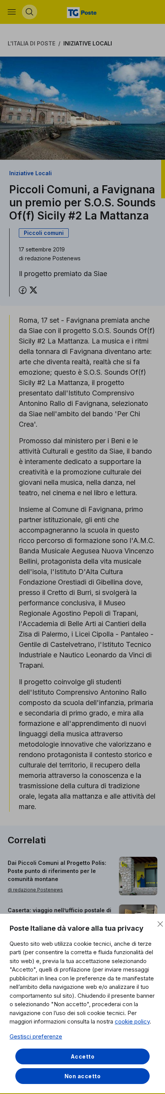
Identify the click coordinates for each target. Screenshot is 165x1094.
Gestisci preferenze (36, 1036)
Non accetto (82, 1076)
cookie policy (132, 1021)
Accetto (83, 1056)
